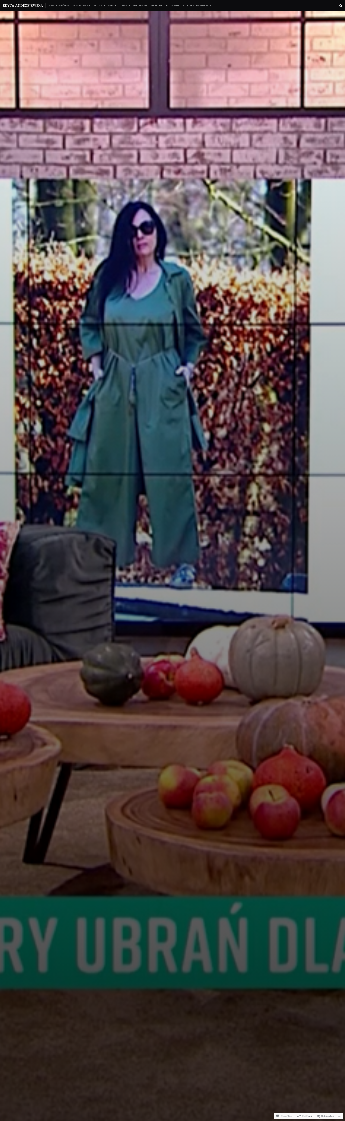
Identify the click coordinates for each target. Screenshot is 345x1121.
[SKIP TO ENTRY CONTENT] (172, 649)
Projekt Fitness (104, 5)
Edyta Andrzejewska (23, 5)
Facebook (156, 5)
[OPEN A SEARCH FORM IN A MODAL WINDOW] (340, 5)
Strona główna (59, 5)
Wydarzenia (80, 5)
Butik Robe (173, 5)
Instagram (140, 5)
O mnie (123, 5)
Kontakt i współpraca (197, 5)
